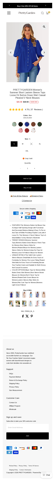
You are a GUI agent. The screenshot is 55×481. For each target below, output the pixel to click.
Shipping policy (13, 470)
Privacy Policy (14, 387)
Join (27, 436)
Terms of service (33, 465)
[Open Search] (42, 13)
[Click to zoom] (44, 27)
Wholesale (12, 409)
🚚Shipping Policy (36, 196)
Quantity (27, 163)
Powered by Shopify (40, 472)
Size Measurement (15, 390)
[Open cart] (47, 13)
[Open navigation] (8, 13)
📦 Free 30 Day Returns (19, 196)
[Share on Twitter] (27, 317)
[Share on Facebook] (23, 317)
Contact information (25, 470)
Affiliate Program (14, 406)
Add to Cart (27, 178)
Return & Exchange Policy (18, 380)
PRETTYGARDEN (25, 472)
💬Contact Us (27, 200)
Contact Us (13, 402)
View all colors (27, 117)
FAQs (11, 373)
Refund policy (13, 465)
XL (40, 144)
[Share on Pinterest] (32, 317)
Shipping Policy (14, 383)
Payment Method (15, 377)
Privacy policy (23, 465)
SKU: (23, 311)
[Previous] (9, 5)
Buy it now (27, 188)
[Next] (45, 5)
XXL (27, 151)
